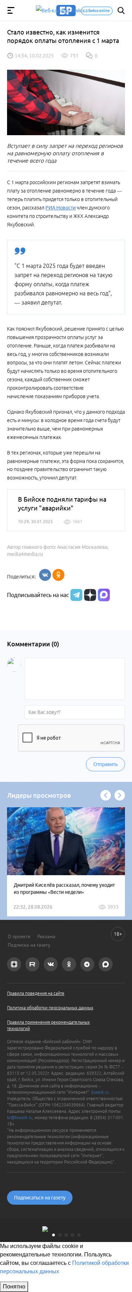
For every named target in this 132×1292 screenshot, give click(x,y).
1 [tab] (53, 1235)
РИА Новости (60, 208)
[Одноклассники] (58, 575)
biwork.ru (100, 1092)
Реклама (46, 936)
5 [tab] (78, 1235)
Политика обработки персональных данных (50, 1007)
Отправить (105, 764)
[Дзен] (89, 595)
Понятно (14, 1287)
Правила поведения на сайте (35, 993)
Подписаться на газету (39, 1197)
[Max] (104, 595)
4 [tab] (72, 1235)
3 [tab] (66, 1235)
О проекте (19, 936)
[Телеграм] (75, 595)
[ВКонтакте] (45, 575)
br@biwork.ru (19, 1117)
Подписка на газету (29, 945)
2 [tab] (59, 1235)
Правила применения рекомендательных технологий (48, 1025)
